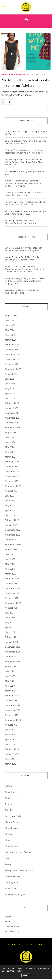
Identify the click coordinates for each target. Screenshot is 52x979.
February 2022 (12, 578)
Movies (8, 834)
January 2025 (11, 408)
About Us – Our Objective (20, 945)
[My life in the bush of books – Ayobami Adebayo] (26, 51)
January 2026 (11, 349)
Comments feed (12, 926)
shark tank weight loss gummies (20, 278)
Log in (8, 916)
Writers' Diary (11, 888)
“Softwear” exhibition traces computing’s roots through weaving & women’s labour (24, 151)
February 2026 (12, 344)
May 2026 (10, 330)
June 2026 (10, 325)
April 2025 (10, 393)
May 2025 (10, 388)
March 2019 (10, 734)
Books (8, 798)
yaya (7, 248)
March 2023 (10, 515)
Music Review (11, 846)
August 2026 (11, 315)
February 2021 (12, 637)
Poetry (8, 864)
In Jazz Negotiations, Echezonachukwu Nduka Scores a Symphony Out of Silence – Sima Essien (25, 162)
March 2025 (10, 398)
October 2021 (11, 598)
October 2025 (11, 364)
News (7, 858)
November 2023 (13, 476)
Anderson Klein (12, 266)
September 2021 (13, 603)
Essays (8, 804)
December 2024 (12, 413)
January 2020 (11, 700)
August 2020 (11, 666)
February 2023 (12, 520)
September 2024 (13, 427)
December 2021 (12, 588)
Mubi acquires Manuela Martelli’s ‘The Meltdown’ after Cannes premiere (22, 221)
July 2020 (9, 671)
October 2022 (11, 539)
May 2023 (10, 505)
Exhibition (9, 810)
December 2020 (12, 647)
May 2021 (9, 622)
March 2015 (10, 764)
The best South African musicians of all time (22, 291)
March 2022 (10, 573)
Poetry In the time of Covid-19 (19, 870)
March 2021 (10, 632)
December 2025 (12, 354)
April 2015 (10, 759)
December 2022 (12, 530)
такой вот (9, 290)
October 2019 (11, 715)
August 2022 (11, 549)
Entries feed (10, 921)
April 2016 (10, 739)
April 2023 (10, 510)
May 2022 (9, 564)
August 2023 (11, 491)
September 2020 (13, 661)
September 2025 (13, 369)
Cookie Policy (16, 971)
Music (8, 840)
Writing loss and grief (15, 894)
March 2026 (10, 340)
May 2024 (10, 447)
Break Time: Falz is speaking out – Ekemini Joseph (22, 258)
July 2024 (9, 437)
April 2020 (10, 686)
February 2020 (12, 695)
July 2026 (9, 320)
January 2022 (11, 583)
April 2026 (10, 335)
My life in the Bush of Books (14, 74)
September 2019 (13, 720)
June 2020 (10, 676)
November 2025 (13, 359)
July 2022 (9, 554)
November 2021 (12, 593)
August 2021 (11, 608)
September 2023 (13, 486)
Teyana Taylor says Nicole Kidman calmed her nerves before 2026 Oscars (25, 203)
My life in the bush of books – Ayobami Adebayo (25, 82)
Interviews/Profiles (13, 816)
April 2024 (10, 452)
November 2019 (12, 710)
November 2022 (12, 535)
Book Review (11, 792)
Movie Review (11, 828)
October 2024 (11, 422)
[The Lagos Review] (26, 7)
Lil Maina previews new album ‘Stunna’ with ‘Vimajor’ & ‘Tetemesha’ (25, 142)
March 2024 (10, 457)
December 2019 (12, 705)
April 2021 (9, 627)
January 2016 (11, 754)
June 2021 (10, 617)
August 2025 (11, 374)
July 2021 (9, 612)
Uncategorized (12, 882)
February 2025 (12, 403)
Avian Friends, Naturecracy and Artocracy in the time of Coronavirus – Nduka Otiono (24, 269)
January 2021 (11, 642)
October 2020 (11, 656)
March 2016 (10, 744)
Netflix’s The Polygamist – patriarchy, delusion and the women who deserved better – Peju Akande (23, 183)
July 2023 (9, 496)
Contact (40, 945)
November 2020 (13, 651)
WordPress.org (12, 931)
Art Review (10, 786)
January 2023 (11, 525)
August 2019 (11, 725)
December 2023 (12, 471)
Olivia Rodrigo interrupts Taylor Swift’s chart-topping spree (24, 281)
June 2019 (10, 729)
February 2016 (12, 749)
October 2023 (11, 481)
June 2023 (10, 500)
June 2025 (10, 383)
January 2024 (11, 466)
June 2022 (10, 559)
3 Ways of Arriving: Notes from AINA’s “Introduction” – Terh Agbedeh (23, 249)
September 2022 (13, 544)
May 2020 (10, 681)
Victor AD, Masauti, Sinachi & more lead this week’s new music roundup (25, 212)
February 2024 (12, 461)
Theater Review (12, 876)
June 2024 (10, 442)
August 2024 (11, 432)
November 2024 (13, 418)
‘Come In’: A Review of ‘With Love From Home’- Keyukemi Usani (23, 193)
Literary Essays (12, 822)
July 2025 (9, 379)
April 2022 (10, 569)
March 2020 (10, 690)
